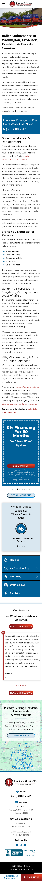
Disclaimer (13, 869)
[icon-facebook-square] (17, 845)
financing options (31, 387)
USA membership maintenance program (20, 404)
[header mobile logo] (21, 4)
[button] (12, 489)
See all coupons (21, 495)
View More (20, 735)
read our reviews (21, 626)
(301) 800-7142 (21, 796)
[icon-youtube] (25, 845)
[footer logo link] (21, 782)
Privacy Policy (27, 869)
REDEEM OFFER (20, 466)
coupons (18, 387)
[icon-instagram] (21, 845)
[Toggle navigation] (3, 4)
